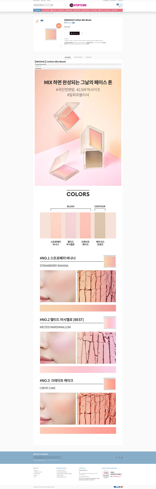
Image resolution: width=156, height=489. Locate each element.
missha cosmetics (90, 40)
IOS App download (61, 470)
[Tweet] (66, 39)
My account (113, 0)
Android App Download (62, 472)
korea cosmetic (82, 40)
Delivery (35, 475)
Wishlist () (107, 0)
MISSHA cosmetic (99, 40)
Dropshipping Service (61, 477)
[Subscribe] (60, 457)
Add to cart (75, 33)
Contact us (120, 0)
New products (36, 0)
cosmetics (75, 40)
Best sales (43, 0)
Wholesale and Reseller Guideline (64, 473)
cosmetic (66, 40)
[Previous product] (121, 13)
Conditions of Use (38, 472)
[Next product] (122, 13)
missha (71, 40)
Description (68, 57)
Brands (48, 0)
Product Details (78, 57)
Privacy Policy (37, 473)
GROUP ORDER (60, 475)
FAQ (35, 477)
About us (36, 470)
